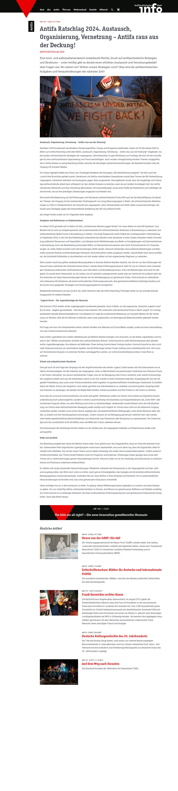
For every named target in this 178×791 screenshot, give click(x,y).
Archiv (56, 9)
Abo (49, 9)
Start (42, 9)
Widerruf (104, 9)
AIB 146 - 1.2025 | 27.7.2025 (50, 22)
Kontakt (92, 9)
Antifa (31, 26)
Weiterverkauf (80, 9)
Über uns (66, 9)
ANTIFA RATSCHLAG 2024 (52, 52)
